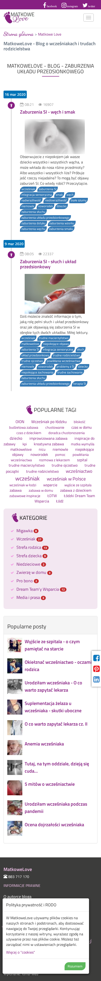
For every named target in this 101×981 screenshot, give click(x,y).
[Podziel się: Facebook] (96, 658)
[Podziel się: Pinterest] (96, 669)
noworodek (45, 206)
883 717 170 (18, 876)
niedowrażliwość (56, 200)
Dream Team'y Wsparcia (40, 589)
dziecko (61, 206)
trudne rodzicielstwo (66, 355)
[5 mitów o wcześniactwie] (50, 794)
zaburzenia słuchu (33, 212)
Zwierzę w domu (33, 572)
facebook (52, 6)
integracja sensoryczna (36, 194)
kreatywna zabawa (49, 444)
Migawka (26, 530)
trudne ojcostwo (32, 361)
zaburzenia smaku (61, 229)
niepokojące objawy (56, 344)
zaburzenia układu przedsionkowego (45, 217)
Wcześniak (28, 539)
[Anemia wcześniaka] (50, 753)
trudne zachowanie (70, 372)
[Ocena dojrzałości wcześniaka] (50, 834)
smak (59, 194)
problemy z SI (65, 366)
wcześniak (28, 189)
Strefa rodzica (31, 547)
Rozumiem (75, 966)
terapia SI (79, 383)
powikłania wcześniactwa (64, 361)
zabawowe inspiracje (24, 495)
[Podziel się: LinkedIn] (96, 679)
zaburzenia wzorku (61, 223)
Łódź (59, 501)
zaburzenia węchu (33, 229)
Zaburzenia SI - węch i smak (47, 111)
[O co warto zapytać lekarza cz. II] (50, 734)
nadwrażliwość (31, 200)
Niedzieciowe (30, 564)
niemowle (27, 206)
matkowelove (30, 344)
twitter (91, 6)
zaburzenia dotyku (33, 223)
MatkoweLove (19, 17)
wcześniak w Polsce (66, 478)
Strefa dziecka (31, 556)
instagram (72, 6)
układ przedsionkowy (35, 355)
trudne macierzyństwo (54, 338)
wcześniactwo (79, 471)
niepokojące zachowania (37, 372)
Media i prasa (30, 597)
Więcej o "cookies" (20, 952)
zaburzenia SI (47, 189)
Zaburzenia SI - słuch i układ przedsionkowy (48, 264)
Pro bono (26, 581)
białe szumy (78, 200)
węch (70, 194)
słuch (80, 349)
